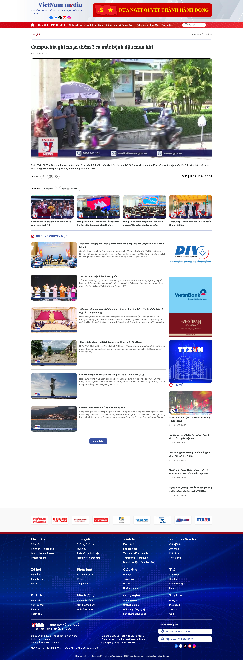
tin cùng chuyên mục (51, 236)
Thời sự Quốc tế (85, 544)
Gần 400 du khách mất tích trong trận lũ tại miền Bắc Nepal (110, 341)
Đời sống (36, 574)
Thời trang (175, 557)
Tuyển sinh (129, 579)
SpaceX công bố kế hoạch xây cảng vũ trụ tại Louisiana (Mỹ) (111, 374)
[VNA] (51, 17)
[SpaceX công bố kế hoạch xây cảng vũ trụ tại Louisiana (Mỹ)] (54, 386)
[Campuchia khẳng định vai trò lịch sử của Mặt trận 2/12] (52, 207)
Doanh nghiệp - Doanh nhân (138, 562)
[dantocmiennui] (121, 520)
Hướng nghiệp (131, 588)
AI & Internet (130, 600)
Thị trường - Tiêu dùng (135, 557)
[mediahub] (142, 520)
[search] (185, 25)
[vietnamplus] (39, 520)
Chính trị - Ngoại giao (42, 548)
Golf (171, 613)
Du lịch (36, 595)
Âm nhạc (174, 548)
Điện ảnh (174, 553)
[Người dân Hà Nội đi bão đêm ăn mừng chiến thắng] (190, 403)
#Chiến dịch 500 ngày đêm (106, 25)
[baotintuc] (183, 520)
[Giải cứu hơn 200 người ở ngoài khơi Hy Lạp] (54, 419)
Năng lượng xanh (86, 604)
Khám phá (36, 613)
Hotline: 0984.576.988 (178, 631)
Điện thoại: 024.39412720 (179, 639)
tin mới (179, 385)
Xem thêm (98, 441)
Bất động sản (130, 548)
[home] (32, 25)
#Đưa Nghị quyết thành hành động (72, 25)
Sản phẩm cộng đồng (134, 613)
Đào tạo (127, 574)
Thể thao (176, 595)
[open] (210, 25)
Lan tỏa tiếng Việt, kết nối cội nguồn (98, 276)
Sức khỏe (174, 574)
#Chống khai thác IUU (134, 25)
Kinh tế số (128, 544)
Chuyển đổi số (131, 604)
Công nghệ (131, 595)
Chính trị (38, 539)
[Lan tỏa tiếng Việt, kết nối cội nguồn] (54, 288)
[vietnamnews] (101, 520)
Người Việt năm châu (88, 557)
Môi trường (85, 595)
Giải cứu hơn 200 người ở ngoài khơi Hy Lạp (102, 407)
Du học (127, 583)
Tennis (173, 609)
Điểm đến (36, 600)
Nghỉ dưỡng (37, 604)
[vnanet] (162, 520)
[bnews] (80, 520)
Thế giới (35, 34)
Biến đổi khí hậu (85, 600)
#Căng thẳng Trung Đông (160, 25)
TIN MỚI (42, 25)
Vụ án (80, 579)
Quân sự (81, 548)
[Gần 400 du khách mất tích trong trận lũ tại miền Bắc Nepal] (54, 353)
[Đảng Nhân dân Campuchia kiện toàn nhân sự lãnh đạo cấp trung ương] (144, 207)
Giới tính (173, 579)
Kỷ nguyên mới (39, 557)
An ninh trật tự (85, 574)
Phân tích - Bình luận (88, 553)
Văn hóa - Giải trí (182, 539)
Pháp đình (82, 583)
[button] (189, 380)
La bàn (172, 588)
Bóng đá (173, 600)
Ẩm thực (35, 609)
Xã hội (36, 569)
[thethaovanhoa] (203, 520)
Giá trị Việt (175, 544)
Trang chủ (196, 34)
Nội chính (36, 544)
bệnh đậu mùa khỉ (70, 188)
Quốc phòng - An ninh (43, 553)
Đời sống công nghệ (134, 609)
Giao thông (37, 579)
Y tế (172, 569)
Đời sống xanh (85, 609)
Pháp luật (84, 569)
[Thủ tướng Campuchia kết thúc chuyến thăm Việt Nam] (190, 207)
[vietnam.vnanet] (60, 520)
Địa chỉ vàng (176, 583)
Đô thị (34, 583)
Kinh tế (129, 539)
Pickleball (174, 604)
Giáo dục (130, 569)
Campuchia (49, 188)
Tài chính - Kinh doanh (135, 553)
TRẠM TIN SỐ (56, 25)
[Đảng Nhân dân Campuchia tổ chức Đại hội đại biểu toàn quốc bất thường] (98, 207)
